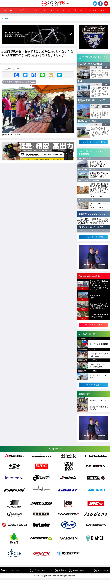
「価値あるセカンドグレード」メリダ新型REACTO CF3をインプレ (99, 221)
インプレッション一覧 (93, 237)
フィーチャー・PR (68, 10)
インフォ (55, 10)
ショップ (82, 10)
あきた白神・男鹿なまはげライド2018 (19, 82)
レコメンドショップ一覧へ (93, 142)
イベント (92, 10)
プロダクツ (22, 10)
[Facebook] (34, 74)
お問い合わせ (103, 570)
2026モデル (82, 231)
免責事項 (62, 570)
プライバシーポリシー (43, 570)
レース (13, 10)
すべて (5, 10)
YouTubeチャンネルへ (93, 325)
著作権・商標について (82, 570)
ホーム (6, 19)
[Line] (42, 74)
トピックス (44, 10)
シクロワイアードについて (16, 570)
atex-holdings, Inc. (52, 576)
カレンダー (103, 10)
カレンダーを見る (93, 385)
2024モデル (104, 231)
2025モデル (93, 231)
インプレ (33, 10)
